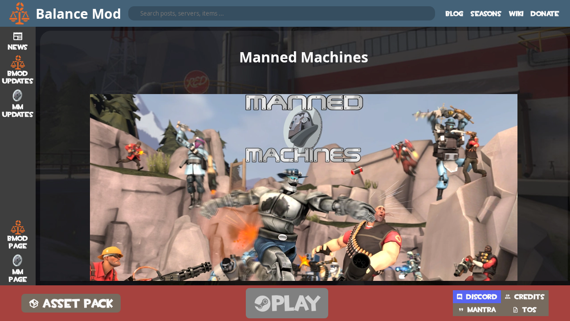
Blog (455, 13)
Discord (481, 296)
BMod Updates (18, 77)
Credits (529, 296)
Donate (545, 13)
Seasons (486, 13)
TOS (529, 309)
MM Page (18, 275)
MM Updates (18, 110)
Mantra (482, 309)
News (18, 47)
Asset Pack (78, 303)
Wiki (516, 13)
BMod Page (18, 242)
